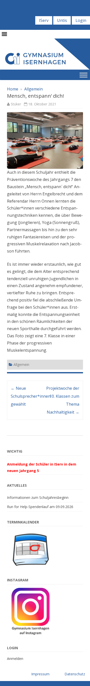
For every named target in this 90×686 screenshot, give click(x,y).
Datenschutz (74, 674)
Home (12, 89)
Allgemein (33, 89)
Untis (62, 20)
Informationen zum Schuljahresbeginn (37, 497)
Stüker (16, 104)
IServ (43, 20)
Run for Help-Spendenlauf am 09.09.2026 (40, 506)
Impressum (40, 674)
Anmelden (15, 658)
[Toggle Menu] (84, 75)
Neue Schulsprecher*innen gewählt (30, 396)
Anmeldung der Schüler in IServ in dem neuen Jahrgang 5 (41, 467)
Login (81, 20)
